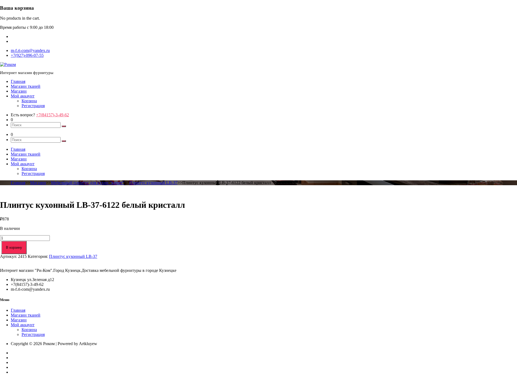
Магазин (19, 91)
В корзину (14, 247)
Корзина (29, 101)
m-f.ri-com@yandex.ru (30, 50)
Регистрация (33, 105)
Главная (18, 81)
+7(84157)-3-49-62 (52, 115)
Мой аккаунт (22, 96)
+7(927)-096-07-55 (27, 55)
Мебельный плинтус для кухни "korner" (87, 182)
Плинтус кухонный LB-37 (153, 182)
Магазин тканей (25, 86)
